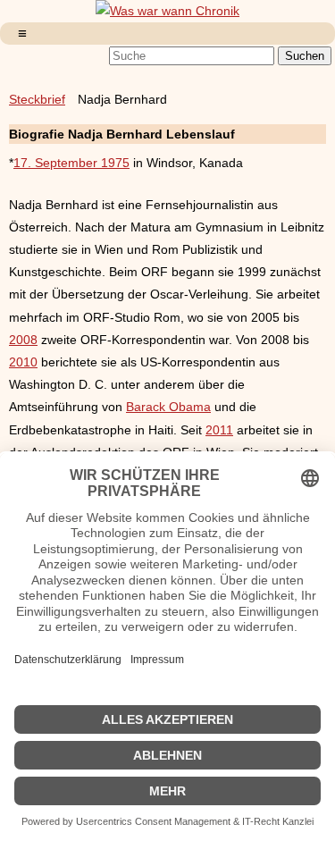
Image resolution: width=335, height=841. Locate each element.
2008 (23, 339)
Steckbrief (37, 99)
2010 (23, 362)
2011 (219, 430)
